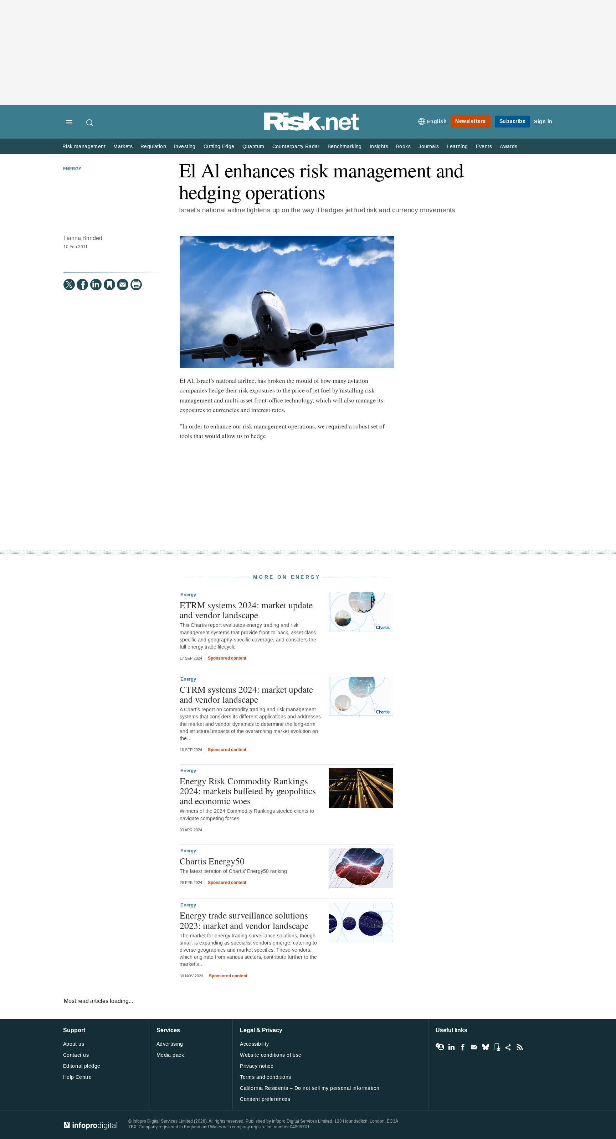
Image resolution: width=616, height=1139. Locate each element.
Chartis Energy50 (212, 861)
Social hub (508, 1047)
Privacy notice (256, 1066)
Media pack (170, 1055)
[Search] (90, 122)
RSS (519, 1047)
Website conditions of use (271, 1055)
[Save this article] (109, 284)
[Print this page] (136, 284)
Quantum (253, 147)
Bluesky (485, 1047)
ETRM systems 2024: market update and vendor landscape (246, 610)
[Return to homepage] (311, 129)
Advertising (169, 1044)
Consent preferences (265, 1099)
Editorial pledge (82, 1066)
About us (73, 1044)
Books (403, 147)
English (437, 121)
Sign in (543, 121)
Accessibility (254, 1044)
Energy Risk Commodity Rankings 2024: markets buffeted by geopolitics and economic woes (248, 791)
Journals (429, 147)
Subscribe (512, 121)
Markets (123, 147)
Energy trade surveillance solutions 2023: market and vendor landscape (244, 920)
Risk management (84, 147)
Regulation (153, 147)
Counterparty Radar (296, 147)
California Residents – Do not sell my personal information (309, 1088)
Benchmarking (345, 147)
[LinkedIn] (96, 284)
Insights (379, 147)
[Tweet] (69, 284)
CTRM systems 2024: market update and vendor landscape (246, 694)
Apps (497, 1047)
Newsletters (470, 121)
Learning (457, 147)
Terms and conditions (265, 1077)
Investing (185, 147)
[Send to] (122, 284)
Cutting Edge (219, 147)
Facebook (462, 1047)
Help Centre (77, 1077)
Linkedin (451, 1047)
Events (484, 147)
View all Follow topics (440, 1047)
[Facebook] (82, 284)
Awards (508, 147)
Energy (72, 169)
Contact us (76, 1055)
